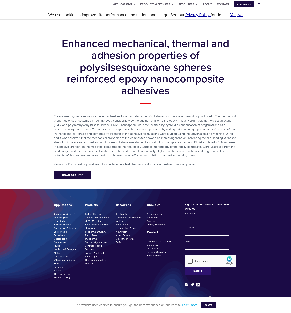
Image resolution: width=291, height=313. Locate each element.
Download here (72, 175)
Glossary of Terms (125, 239)
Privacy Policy (198, 15)
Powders (58, 267)
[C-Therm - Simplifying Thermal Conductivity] (43, 4)
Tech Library (122, 224)
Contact (152, 232)
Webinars (120, 221)
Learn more (189, 305)
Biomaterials (60, 221)
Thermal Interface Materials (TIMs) (63, 275)
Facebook (186, 284)
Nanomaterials (61, 256)
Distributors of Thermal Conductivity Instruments (159, 245)
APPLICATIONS (122, 4)
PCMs (57, 263)
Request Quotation (157, 252)
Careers (151, 221)
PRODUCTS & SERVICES (155, 4)
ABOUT (207, 4)
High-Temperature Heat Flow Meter (97, 226)
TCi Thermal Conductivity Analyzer (96, 240)
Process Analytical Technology (94, 254)
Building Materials (63, 224)
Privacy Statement (156, 224)
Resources (123, 205)
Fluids (57, 246)
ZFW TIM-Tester (93, 221)
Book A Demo (154, 255)
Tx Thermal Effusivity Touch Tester (95, 233)
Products (91, 205)
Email (187, 242)
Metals (57, 253)
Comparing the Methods (128, 217)
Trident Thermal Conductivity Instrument (97, 215)
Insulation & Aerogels (65, 249)
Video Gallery (123, 235)
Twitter (192, 284)
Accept (208, 305)
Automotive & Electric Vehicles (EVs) (65, 215)
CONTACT (223, 4)
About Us (153, 205)
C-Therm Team (154, 214)
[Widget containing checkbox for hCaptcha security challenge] (210, 261)
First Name (190, 213)
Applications (63, 205)
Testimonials (122, 214)
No (240, 15)
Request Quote (244, 4)
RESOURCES (186, 4)
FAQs (118, 242)
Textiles (58, 270)
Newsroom (121, 232)
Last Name (190, 227)
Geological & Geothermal (60, 240)
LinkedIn (198, 285)
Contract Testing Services (93, 247)
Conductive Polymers (65, 228)
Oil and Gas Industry (64, 260)
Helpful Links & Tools (127, 228)
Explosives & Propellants (60, 233)
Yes (233, 15)
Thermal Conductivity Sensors (96, 261)
